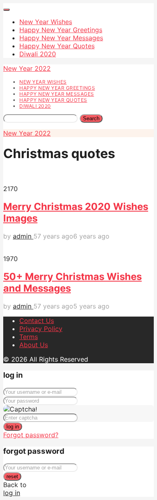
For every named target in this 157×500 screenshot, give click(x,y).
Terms (28, 337)
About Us (33, 345)
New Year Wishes (45, 22)
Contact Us (36, 321)
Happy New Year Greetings (60, 30)
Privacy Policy (40, 329)
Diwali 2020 (37, 54)
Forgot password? (30, 435)
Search (91, 118)
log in (12, 427)
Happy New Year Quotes (57, 46)
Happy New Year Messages (61, 38)
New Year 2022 (27, 68)
